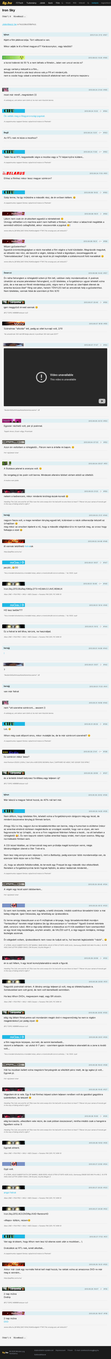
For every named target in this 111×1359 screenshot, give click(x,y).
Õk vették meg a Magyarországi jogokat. (24, 116)
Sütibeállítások (40, 1355)
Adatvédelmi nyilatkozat (43, 1350)
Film (58, 3)
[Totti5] (13, 584)
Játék (42, 3)
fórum (68, 3)
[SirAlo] (13, 752)
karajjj (7, 515)
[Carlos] (13, 442)
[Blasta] (13, 323)
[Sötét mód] (88, 3)
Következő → (20, 16)
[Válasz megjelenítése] (100, 111)
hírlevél (82, 3)
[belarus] (13, 173)
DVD (6, 1321)
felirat (28, 546)
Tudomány (31, 3)
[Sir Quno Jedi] (13, 905)
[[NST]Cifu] (13, 111)
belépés (95, 3)
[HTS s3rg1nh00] (13, 302)
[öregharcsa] (13, 541)
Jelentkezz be (9, 24)
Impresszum (61, 1350)
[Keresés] (62, 3)
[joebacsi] (13, 214)
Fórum (70, 1350)
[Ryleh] (13, 57)
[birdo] (5, 90)
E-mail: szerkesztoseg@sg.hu (87, 1350)
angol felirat (10, 1192)
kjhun (6, 34)
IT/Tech (19, 3)
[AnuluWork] (13, 345)
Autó (50, 3)
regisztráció (106, 3)
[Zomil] (13, 491)
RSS (74, 3)
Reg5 (6, 132)
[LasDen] (13, 562)
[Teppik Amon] (11, 421)
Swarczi (8, 273)
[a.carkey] (6, 463)
